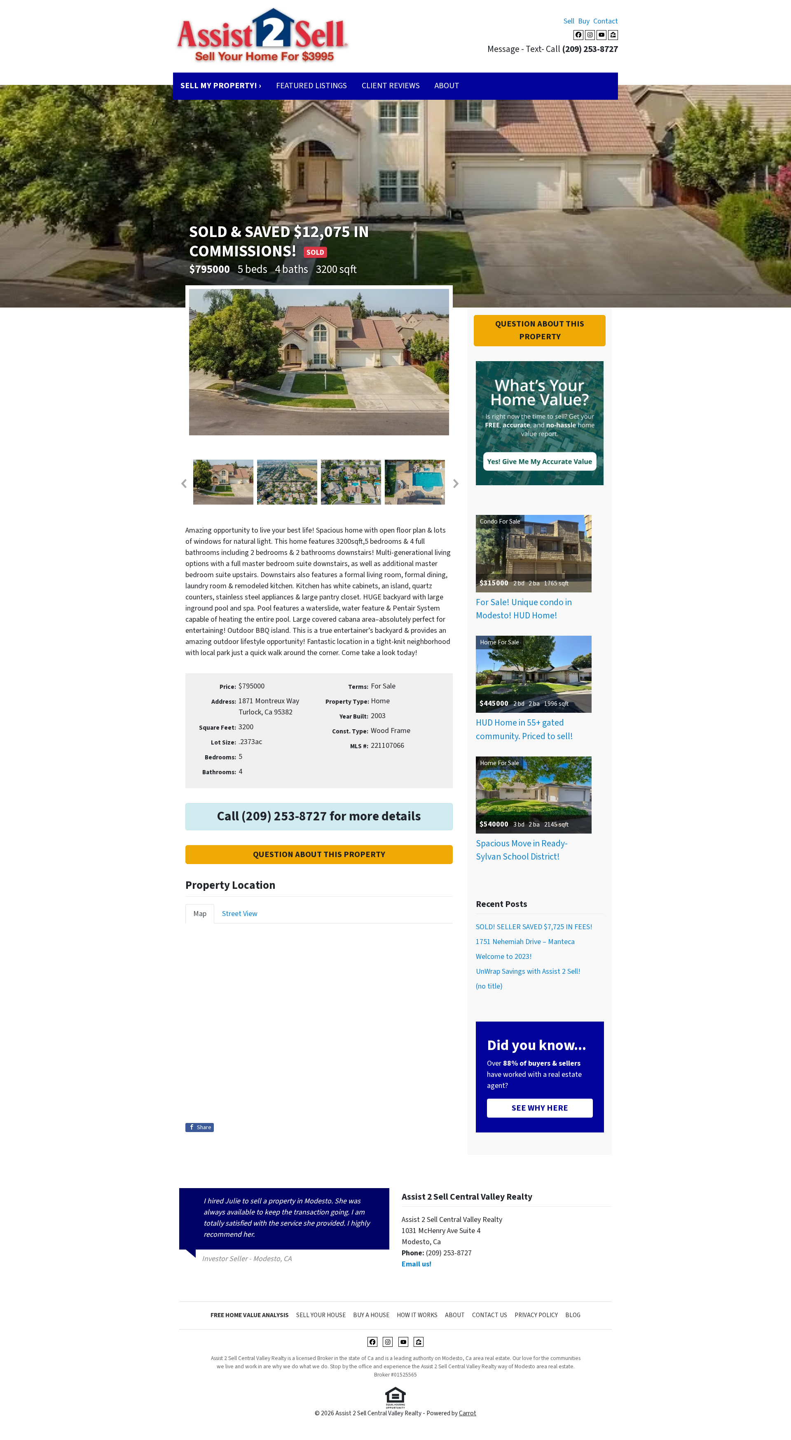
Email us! (416, 1264)
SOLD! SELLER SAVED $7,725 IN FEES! (534, 927)
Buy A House (371, 1315)
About (447, 86)
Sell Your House (321, 1315)
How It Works (417, 1315)
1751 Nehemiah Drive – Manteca (525, 942)
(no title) (489, 986)
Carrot (467, 1413)
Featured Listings (311, 86)
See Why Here (540, 1108)
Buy (584, 21)
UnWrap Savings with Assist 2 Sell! (528, 971)
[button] (183, 483)
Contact (605, 21)
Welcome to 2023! (504, 956)
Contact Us (489, 1315)
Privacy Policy (536, 1315)
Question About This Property (319, 854)
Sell (569, 21)
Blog (572, 1315)
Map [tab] (199, 914)
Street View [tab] (239, 914)
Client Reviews (391, 86)
